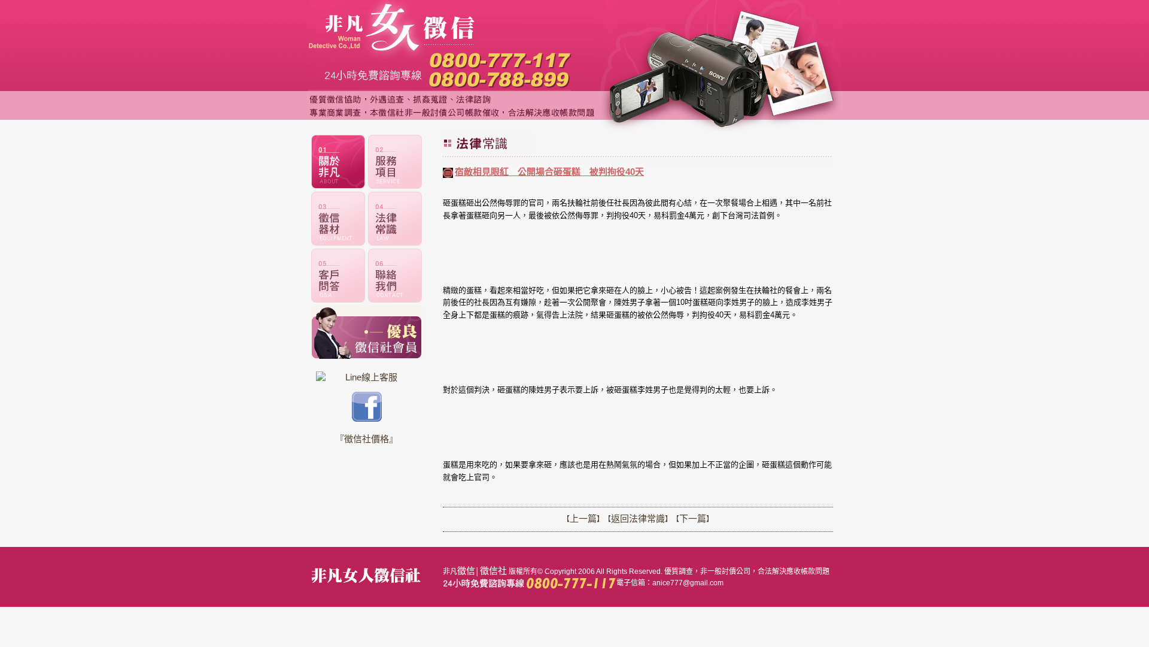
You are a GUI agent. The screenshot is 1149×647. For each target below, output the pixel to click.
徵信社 (493, 571)
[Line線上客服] (366, 377)
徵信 (466, 571)
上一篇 (583, 518)
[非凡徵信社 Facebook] (367, 418)
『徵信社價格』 (366, 439)
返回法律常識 (638, 518)
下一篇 (692, 518)
